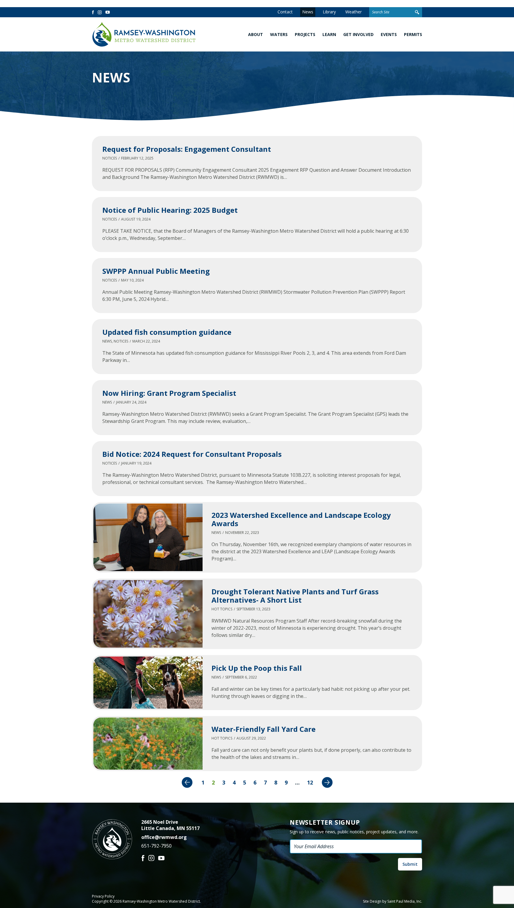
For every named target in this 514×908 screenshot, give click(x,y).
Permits (413, 34)
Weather (353, 12)
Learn (329, 34)
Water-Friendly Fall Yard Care (263, 729)
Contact (285, 12)
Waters (279, 34)
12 (310, 782)
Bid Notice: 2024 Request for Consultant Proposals (192, 454)
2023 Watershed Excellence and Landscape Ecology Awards (301, 519)
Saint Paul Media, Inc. (404, 901)
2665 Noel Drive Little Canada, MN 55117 (170, 825)
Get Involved (358, 34)
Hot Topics (221, 609)
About (255, 34)
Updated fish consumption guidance (166, 332)
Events (389, 34)
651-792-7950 (156, 846)
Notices (109, 158)
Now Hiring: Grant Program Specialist (169, 393)
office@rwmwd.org (164, 837)
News (307, 12)
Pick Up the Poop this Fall (256, 668)
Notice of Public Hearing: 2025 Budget (170, 210)
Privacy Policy (103, 896)
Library (329, 12)
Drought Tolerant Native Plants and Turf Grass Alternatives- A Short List (295, 596)
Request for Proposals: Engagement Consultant (186, 149)
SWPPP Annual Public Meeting (156, 271)
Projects (305, 34)
